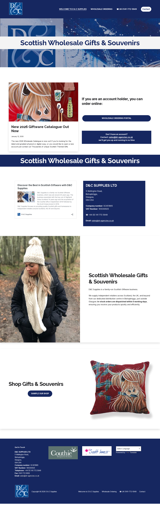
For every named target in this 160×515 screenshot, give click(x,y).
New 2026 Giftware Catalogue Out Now (40, 129)
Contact (146, 9)
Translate (133, 452)
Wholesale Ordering (101, 9)
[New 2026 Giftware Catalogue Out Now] (43, 101)
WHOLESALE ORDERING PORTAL (116, 118)
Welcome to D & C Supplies (73, 9)
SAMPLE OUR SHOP (40, 393)
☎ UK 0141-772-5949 (127, 9)
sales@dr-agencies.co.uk (121, 137)
